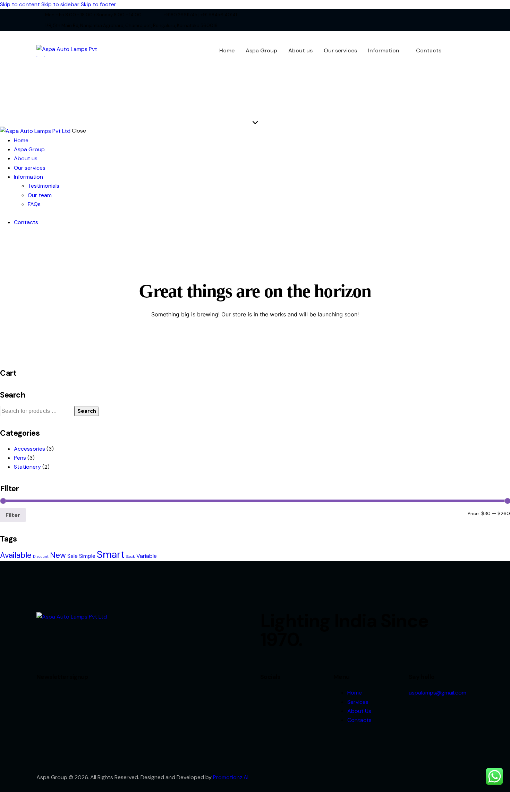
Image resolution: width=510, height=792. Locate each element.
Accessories (29, 448)
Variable (146, 556)
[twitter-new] (454, 20)
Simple (87, 556)
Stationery (27, 466)
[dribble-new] (464, 20)
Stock (130, 556)
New (58, 555)
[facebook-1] (444, 20)
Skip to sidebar (60, 4)
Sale (72, 556)
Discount (41, 556)
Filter (13, 515)
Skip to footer (98, 4)
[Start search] (469, 49)
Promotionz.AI (230, 777)
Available (16, 555)
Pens (20, 457)
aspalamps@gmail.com (437, 692)
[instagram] (474, 20)
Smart (111, 554)
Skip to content (20, 4)
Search (86, 411)
